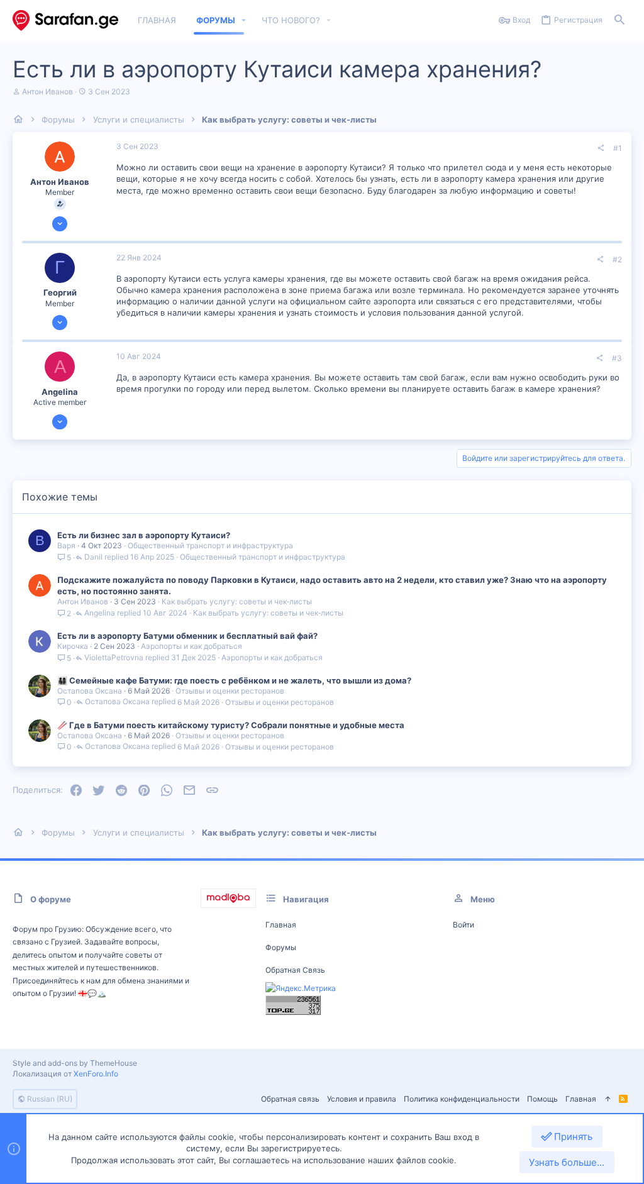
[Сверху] (607, 1099)
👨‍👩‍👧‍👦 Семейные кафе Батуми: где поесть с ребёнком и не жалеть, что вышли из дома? (234, 680)
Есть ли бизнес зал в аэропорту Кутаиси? (143, 535)
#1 (617, 148)
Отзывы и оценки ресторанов (229, 690)
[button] (244, 20)
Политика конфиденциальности (461, 1099)
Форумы (280, 947)
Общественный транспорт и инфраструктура (210, 545)
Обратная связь (295, 970)
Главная (280, 924)
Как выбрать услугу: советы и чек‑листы (237, 601)
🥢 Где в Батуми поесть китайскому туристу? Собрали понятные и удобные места (230, 725)
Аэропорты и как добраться (191, 646)
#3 (617, 358)
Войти (463, 924)
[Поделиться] (600, 148)
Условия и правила (361, 1099)
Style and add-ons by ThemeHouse (75, 1063)
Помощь (542, 1099)
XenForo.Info (96, 1073)
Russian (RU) (48, 1099)
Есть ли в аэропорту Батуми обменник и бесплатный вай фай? (187, 636)
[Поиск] (619, 20)
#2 (617, 259)
